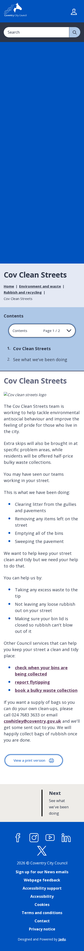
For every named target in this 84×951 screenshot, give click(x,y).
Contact (42, 920)
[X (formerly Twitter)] (42, 850)
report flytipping (32, 682)
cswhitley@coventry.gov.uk (32, 721)
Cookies (42, 904)
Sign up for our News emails (42, 871)
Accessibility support (42, 888)
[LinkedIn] (66, 837)
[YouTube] (50, 837)
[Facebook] (17, 837)
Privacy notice (42, 929)
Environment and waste (40, 286)
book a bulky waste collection (46, 690)
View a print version (30, 760)
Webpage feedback (42, 880)
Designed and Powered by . (42, 939)
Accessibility (42, 896)
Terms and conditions (42, 912)
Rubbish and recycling (23, 292)
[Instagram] (34, 837)
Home (9, 286)
